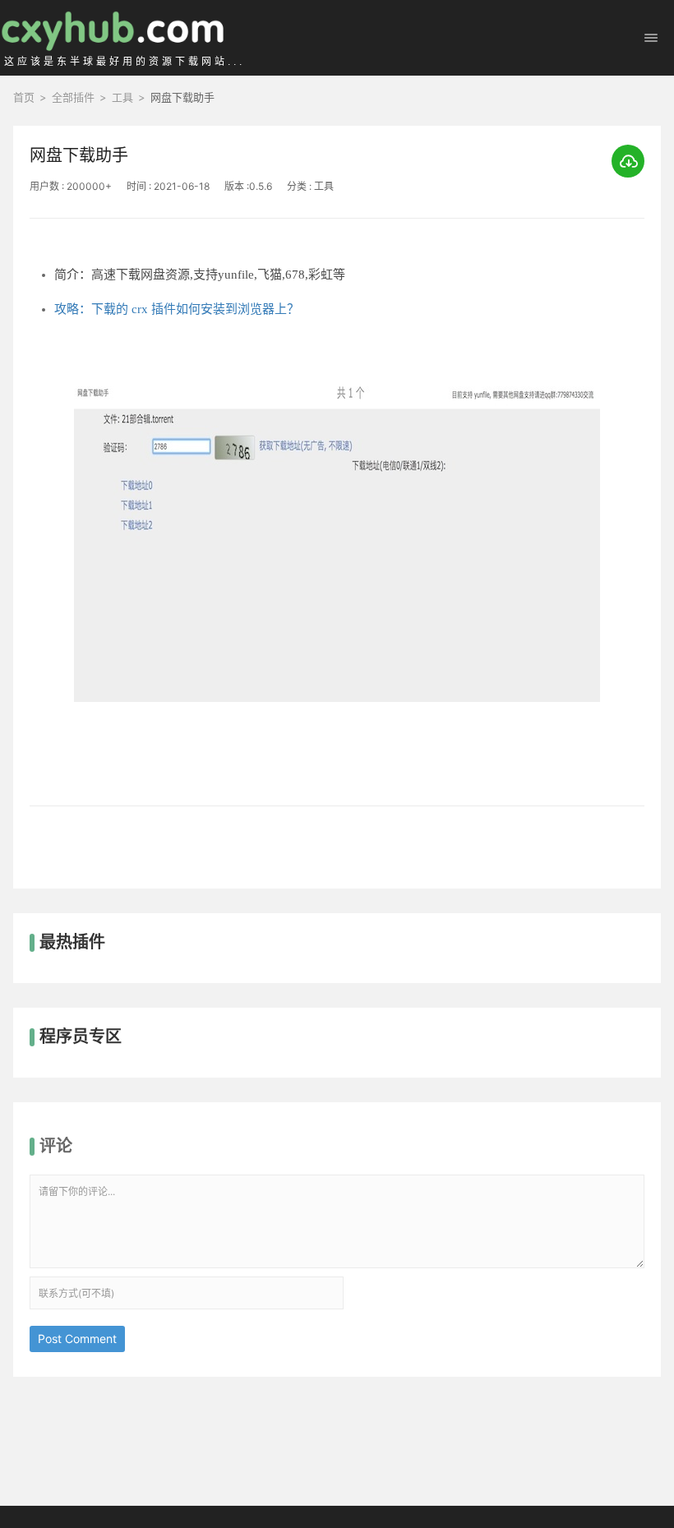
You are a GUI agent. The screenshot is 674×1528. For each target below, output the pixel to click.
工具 (122, 97)
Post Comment (77, 1339)
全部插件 (73, 97)
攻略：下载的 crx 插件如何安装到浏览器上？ (176, 309)
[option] (336, 571)
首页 (24, 97)
